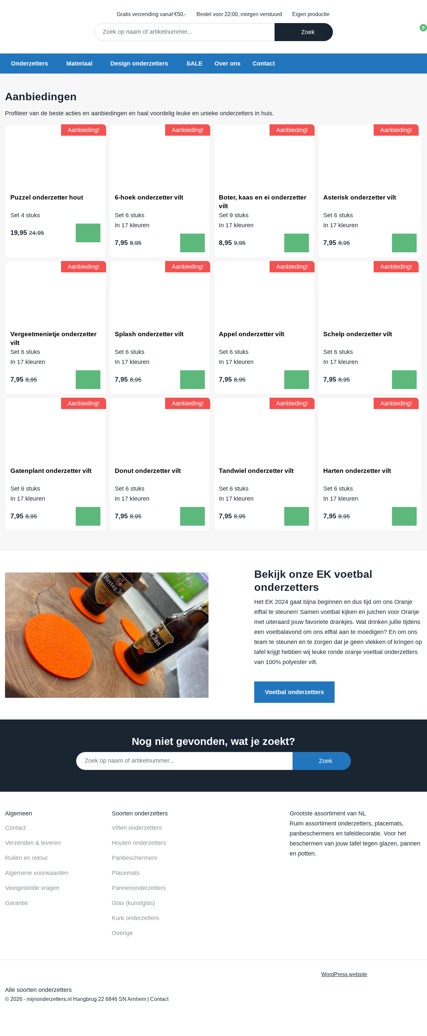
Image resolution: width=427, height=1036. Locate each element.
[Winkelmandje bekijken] (417, 30)
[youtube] (318, 870)
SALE (194, 63)
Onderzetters (29, 63)
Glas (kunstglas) (133, 903)
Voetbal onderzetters (294, 692)
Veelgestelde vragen (32, 888)
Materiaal (79, 63)
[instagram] (340, 870)
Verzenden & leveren (33, 842)
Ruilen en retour (26, 858)
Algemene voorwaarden (36, 873)
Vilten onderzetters (137, 827)
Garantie (16, 903)
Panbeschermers (134, 858)
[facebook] (297, 870)
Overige (122, 933)
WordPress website (344, 974)
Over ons (228, 63)
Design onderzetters (139, 63)
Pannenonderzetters (139, 888)
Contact (264, 63)
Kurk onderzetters (135, 918)
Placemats (126, 873)
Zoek (306, 32)
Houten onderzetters (139, 842)
